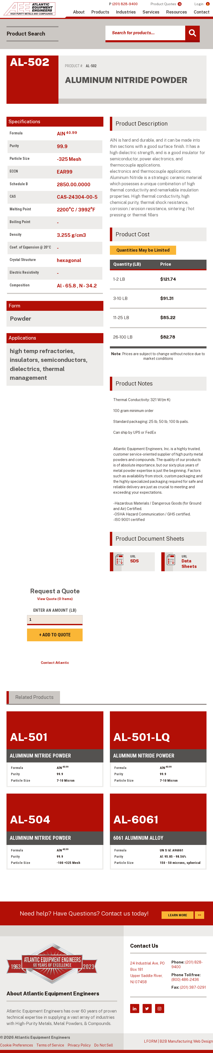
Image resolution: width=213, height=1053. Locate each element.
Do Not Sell (103, 1045)
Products (100, 12)
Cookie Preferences (16, 1045)
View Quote (55, 599)
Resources (176, 12)
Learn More (177, 915)
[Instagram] (159, 1008)
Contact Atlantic (55, 663)
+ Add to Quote (55, 634)
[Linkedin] (134, 1008)
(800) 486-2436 (185, 980)
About (79, 12)
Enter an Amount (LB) (54, 610)
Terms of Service (50, 1045)
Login (199, 4)
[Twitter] (147, 1008)
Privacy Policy (79, 1045)
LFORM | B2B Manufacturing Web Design (178, 1041)
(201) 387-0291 (193, 987)
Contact (202, 12)
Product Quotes (166, 4)
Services (151, 12)
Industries (126, 12)
